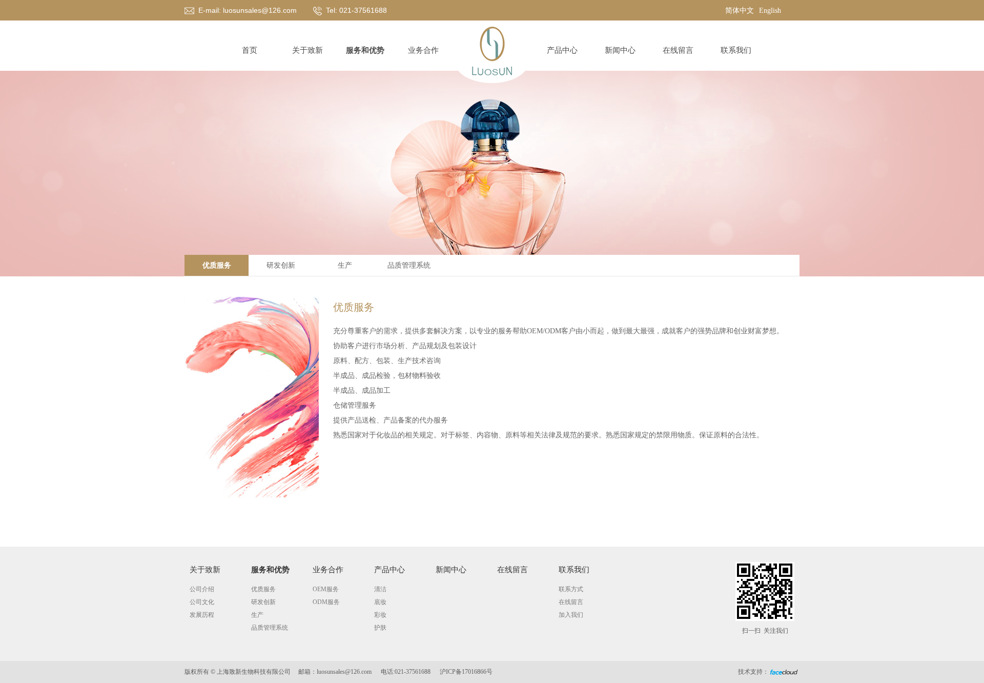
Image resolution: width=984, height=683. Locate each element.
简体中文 (739, 10)
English (770, 10)
